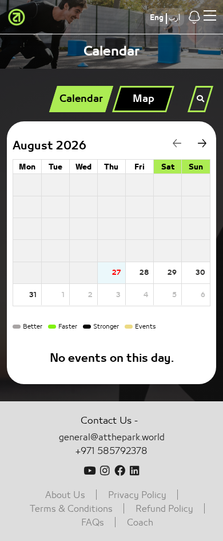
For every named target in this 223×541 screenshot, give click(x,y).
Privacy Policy (137, 495)
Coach (140, 522)
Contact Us (106, 420)
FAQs (92, 522)
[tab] (81, 99)
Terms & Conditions (71, 509)
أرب (174, 17)
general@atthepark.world (112, 437)
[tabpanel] (111, 252)
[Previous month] (172, 145)
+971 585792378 (111, 451)
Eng (157, 17)
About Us (65, 495)
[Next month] (197, 145)
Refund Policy (164, 509)
